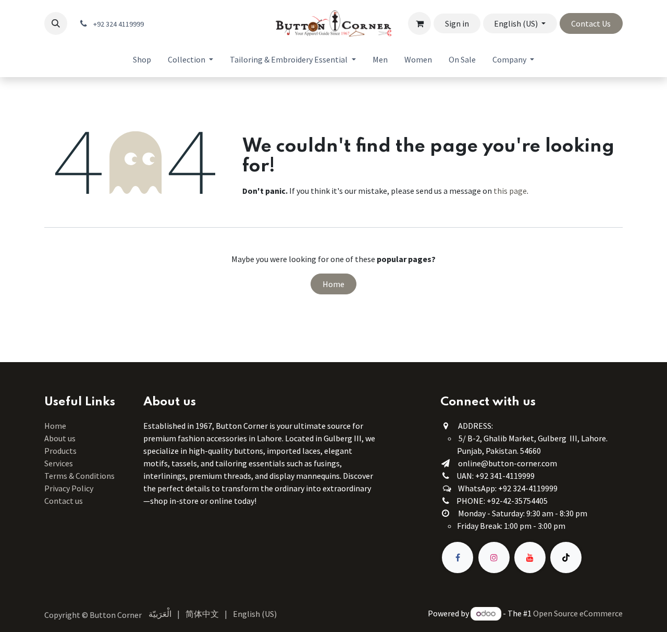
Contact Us (591, 23)
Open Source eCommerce (578, 613)
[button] (55, 23)
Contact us (63, 500)
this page (510, 190)
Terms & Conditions (80, 475)
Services (58, 463)
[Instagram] (494, 557)
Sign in (457, 23)
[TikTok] (566, 557)
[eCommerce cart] (419, 23)
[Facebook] (457, 557)
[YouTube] (530, 557)
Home (333, 284)
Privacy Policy (68, 488)
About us (60, 438)
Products (60, 450)
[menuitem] (142, 59)
